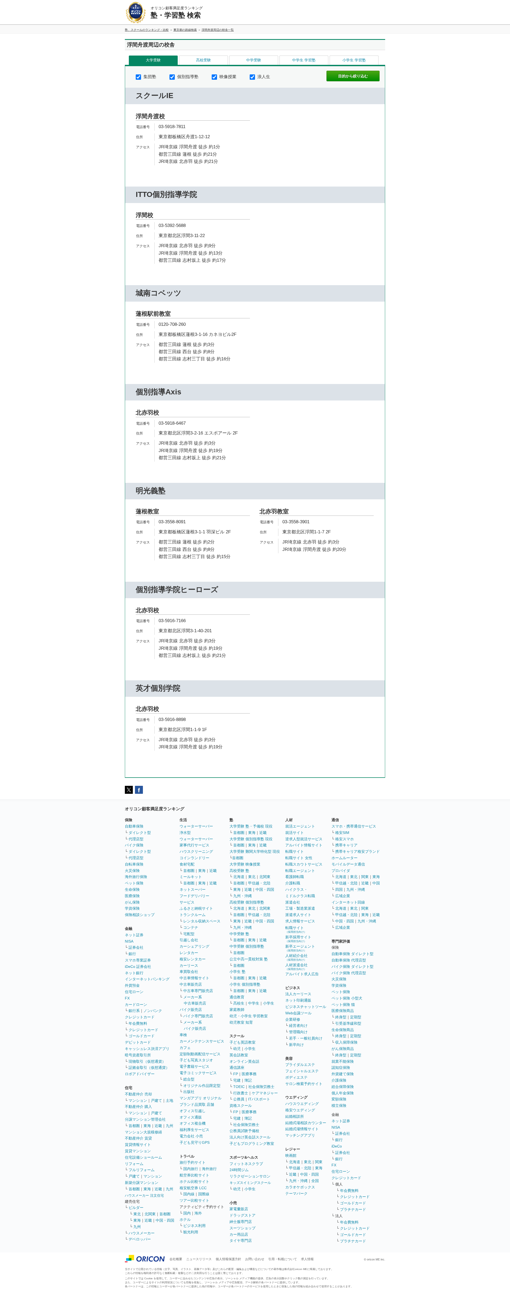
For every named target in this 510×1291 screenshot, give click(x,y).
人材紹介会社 (296, 957)
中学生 (253, 1003)
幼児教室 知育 (241, 1022)
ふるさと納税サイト (196, 908)
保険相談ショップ (140, 915)
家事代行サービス (194, 845)
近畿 (158, 1126)
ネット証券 (134, 935)
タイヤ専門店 (241, 1240)
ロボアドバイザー (140, 1074)
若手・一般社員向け (305, 1038)
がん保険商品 (343, 1049)
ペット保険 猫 (343, 1004)
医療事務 (249, 1074)
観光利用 (190, 1232)
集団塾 (149, 76)
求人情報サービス (300, 921)
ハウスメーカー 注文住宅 (144, 1195)
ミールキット (191, 877)
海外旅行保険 (136, 877)
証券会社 (136, 947)
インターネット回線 (348, 902)
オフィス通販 (191, 1117)
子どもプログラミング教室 (252, 1143)
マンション (138, 1100)
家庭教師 (237, 1009)
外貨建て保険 (343, 1074)
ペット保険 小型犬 (347, 998)
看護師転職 (294, 877)
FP (235, 1074)
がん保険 (132, 902)
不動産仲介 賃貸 (138, 1138)
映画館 (290, 1155)
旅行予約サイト (193, 1162)
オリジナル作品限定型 (201, 1085)
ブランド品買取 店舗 (197, 1104)
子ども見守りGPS (195, 1142)
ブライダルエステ (300, 1064)
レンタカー (189, 953)
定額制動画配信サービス (200, 1054)
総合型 (188, 1079)
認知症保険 (341, 1067)
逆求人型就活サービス (303, 839)
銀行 (132, 954)
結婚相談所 (294, 1116)
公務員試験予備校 (244, 1131)
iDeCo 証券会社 (138, 966)
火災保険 (132, 870)
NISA (129, 941)
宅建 (237, 1080)
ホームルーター (345, 858)
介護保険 (339, 1080)
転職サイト (294, 851)
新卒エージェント (300, 948)
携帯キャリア (346, 845)
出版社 (188, 1092)
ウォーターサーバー (196, 826)
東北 (137, 1214)
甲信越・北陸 (259, 883)
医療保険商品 (343, 1011)
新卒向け (296, 1045)
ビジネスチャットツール (305, 1007)
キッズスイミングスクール (250, 1183)
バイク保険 (134, 845)
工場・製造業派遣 (300, 908)
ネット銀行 (134, 973)
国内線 (188, 1194)
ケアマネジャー (265, 1093)
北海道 (238, 877)
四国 (339, 889)
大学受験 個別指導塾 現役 (251, 839)
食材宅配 (187, 864)
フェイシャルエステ (302, 1071)
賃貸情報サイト (138, 1144)
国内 (187, 1213)
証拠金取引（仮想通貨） (149, 1067)
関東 (318, 1162)
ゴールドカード (142, 1036)
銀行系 (134, 1011)
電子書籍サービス (194, 1066)
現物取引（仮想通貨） (147, 1061)
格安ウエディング (300, 1110)
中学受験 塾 (239, 934)
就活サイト (294, 832)
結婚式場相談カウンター (305, 1123)
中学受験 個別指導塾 (247, 946)
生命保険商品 (343, 1030)
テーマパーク (296, 1193)
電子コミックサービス (198, 1073)
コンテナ (190, 927)
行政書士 (240, 1093)
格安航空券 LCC (193, 1188)
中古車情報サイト (194, 978)
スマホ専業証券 (138, 960)
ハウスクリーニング (196, 851)
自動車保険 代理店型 (349, 960)
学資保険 (132, 908)
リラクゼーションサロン (250, 1176)
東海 (147, 1126)
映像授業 (227, 76)
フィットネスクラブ (246, 1164)
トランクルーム (193, 915)
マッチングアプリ (300, 1135)
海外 (198, 1213)
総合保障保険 (343, 1087)
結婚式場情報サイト (302, 1129)
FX (127, 998)
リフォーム (134, 1164)
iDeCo (337, 1146)
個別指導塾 (187, 76)
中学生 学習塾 (304, 60)
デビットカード (138, 1042)
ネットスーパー (193, 889)
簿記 (248, 1080)
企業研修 (292, 1019)
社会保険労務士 (261, 1087)
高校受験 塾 (239, 870)
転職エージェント (300, 870)
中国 (376, 883)
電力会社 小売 (191, 1136)
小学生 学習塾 (354, 60)
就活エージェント (300, 826)
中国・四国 (165, 1220)
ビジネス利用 (194, 1226)
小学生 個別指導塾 (245, 984)
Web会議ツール (298, 1013)
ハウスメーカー (142, 1233)
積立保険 (339, 1105)
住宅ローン (134, 992)
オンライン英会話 (244, 1061)
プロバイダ (341, 870)
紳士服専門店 (241, 1222)
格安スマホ (344, 839)
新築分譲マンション (141, 1182)
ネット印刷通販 (298, 1000)
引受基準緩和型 (348, 1023)
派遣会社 (292, 902)
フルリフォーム (142, 1170)
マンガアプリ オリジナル (201, 1098)
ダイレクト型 (140, 832)
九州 (169, 1126)
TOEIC (239, 1087)
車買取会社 (189, 971)
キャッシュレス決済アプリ (147, 1049)
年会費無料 (138, 1023)
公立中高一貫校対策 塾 (249, 959)
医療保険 (132, 896)
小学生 (268, 1003)
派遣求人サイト (298, 915)
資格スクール (241, 1105)
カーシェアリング (194, 946)
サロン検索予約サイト (303, 1084)
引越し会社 (189, 940)
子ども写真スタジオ (196, 1060)
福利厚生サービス (194, 1130)
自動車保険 (134, 826)
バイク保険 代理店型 (349, 973)
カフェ (185, 1047)
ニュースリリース (199, 1259)
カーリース (189, 965)
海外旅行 (209, 1169)
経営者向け (298, 1025)
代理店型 (136, 839)
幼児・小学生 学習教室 (249, 1016)
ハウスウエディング (302, 1104)
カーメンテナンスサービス (202, 1041)
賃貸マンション (138, 1151)
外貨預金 (132, 985)
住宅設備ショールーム (143, 1157)
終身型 (340, 1017)
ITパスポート (259, 1099)
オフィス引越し (193, 1111)
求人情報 (307, 1259)
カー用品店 (239, 1234)
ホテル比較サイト (194, 1181)
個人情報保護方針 (228, 1259)
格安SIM (342, 832)
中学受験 (253, 60)
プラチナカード (353, 1209)
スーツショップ (243, 1228)
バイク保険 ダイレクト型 (352, 966)
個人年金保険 (343, 1093)
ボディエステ (296, 1077)
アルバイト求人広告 (302, 974)
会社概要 (175, 1259)
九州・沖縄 (242, 896)
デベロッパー (140, 1239)
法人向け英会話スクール (250, 1137)
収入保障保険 (346, 1042)
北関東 (150, 1214)
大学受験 (153, 60)
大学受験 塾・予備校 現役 (251, 826)
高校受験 (203, 60)
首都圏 (134, 1126)
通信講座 (237, 1067)
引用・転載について (282, 1259)
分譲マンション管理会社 (145, 1119)
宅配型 (188, 934)
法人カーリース (298, 994)
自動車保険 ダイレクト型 (352, 954)
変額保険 (339, 1099)
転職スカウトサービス (303, 864)
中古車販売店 (191, 984)
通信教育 (237, 997)
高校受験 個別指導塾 (247, 902)
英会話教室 (239, 1055)
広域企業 (342, 896)
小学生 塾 (237, 971)
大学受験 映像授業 (245, 864)
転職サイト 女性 (298, 858)
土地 (169, 1100)
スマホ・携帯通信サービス (354, 826)
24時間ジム (239, 1170)
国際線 (203, 1194)
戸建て (156, 1100)
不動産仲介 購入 (138, 1106)
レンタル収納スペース (201, 921)
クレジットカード (140, 1017)
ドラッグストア (243, 1215)
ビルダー (136, 1207)
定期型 (355, 1017)
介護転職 (292, 883)
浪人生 (263, 76)
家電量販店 (239, 1209)
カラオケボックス (300, 1187)
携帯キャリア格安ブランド (357, 851)
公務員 (238, 1099)
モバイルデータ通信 (348, 864)
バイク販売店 (191, 1009)
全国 (315, 1181)
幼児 (237, 1049)
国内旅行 (190, 1169)
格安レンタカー (193, 959)
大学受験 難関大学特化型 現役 (255, 851)
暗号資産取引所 (138, 1055)
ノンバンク (152, 1011)
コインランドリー (194, 858)
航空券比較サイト (194, 1175)
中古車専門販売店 (198, 991)
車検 (183, 1035)
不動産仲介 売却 (138, 1094)
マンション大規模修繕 (143, 1132)
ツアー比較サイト (194, 1200)
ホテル (185, 1219)
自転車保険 (134, 864)
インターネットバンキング (147, 979)
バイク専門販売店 (198, 1016)
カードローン (136, 1004)
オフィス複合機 (193, 1123)
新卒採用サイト (298, 939)
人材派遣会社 (296, 967)
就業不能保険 (343, 1061)
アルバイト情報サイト (303, 845)
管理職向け (298, 1032)
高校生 (238, 1003)
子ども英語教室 (243, 1042)
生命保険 (132, 889)
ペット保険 (134, 883)
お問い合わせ (254, 1259)
